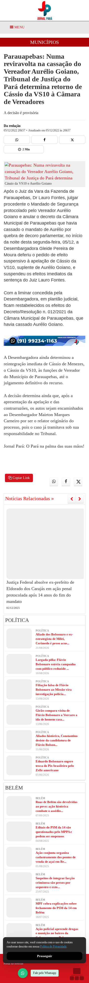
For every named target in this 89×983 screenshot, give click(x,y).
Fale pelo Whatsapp (44, 973)
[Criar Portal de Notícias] (76, 974)
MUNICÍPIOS (44, 42)
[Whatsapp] (17, 140)
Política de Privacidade (53, 946)
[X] (72, 140)
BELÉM (14, 788)
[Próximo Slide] (80, 499)
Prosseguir (44, 956)
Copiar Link (21, 478)
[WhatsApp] (23, 973)
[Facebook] (44, 140)
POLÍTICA (17, 620)
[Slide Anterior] (71, 499)
